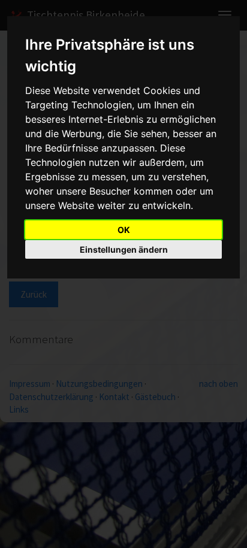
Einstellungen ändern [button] (124, 249)
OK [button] (124, 230)
